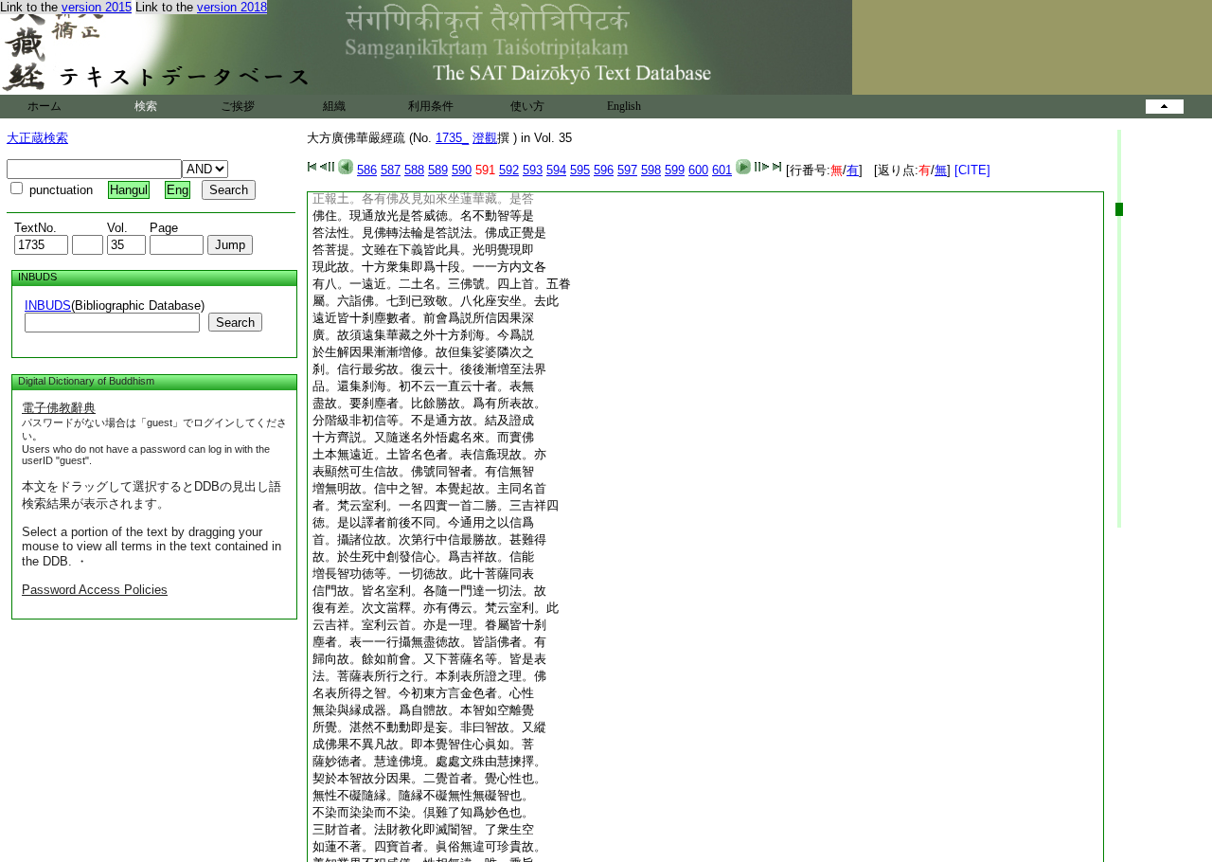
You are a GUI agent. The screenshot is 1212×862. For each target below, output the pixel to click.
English (624, 106)
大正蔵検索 (37, 138)
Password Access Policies (95, 590)
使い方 (527, 106)
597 (627, 170)
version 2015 (97, 7)
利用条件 (431, 106)
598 (651, 170)
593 (533, 170)
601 (722, 170)
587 (391, 170)
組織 (334, 106)
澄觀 (484, 138)
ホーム (44, 106)
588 (414, 170)
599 (675, 170)
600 (698, 170)
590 (462, 170)
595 (580, 170)
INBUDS (48, 305)
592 (509, 170)
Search (235, 322)
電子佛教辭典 (59, 408)
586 (367, 170)
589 (438, 170)
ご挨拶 (238, 106)
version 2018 (232, 7)
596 (604, 170)
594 (556, 170)
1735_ (452, 138)
